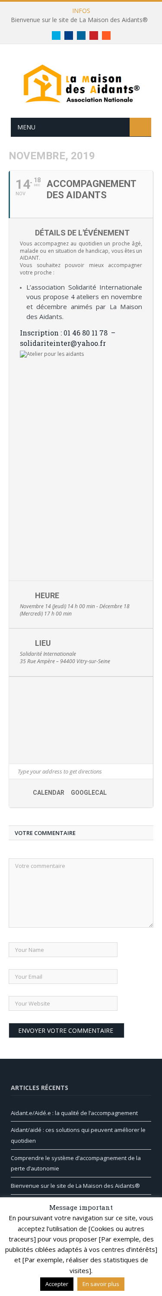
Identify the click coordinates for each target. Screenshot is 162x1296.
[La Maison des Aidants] (81, 82)
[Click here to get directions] (146, 771)
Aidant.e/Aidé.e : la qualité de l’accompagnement (74, 1113)
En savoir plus (101, 1284)
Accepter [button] (56, 1284)
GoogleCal (89, 792)
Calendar (48, 792)
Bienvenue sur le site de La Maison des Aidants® (79, 20)
